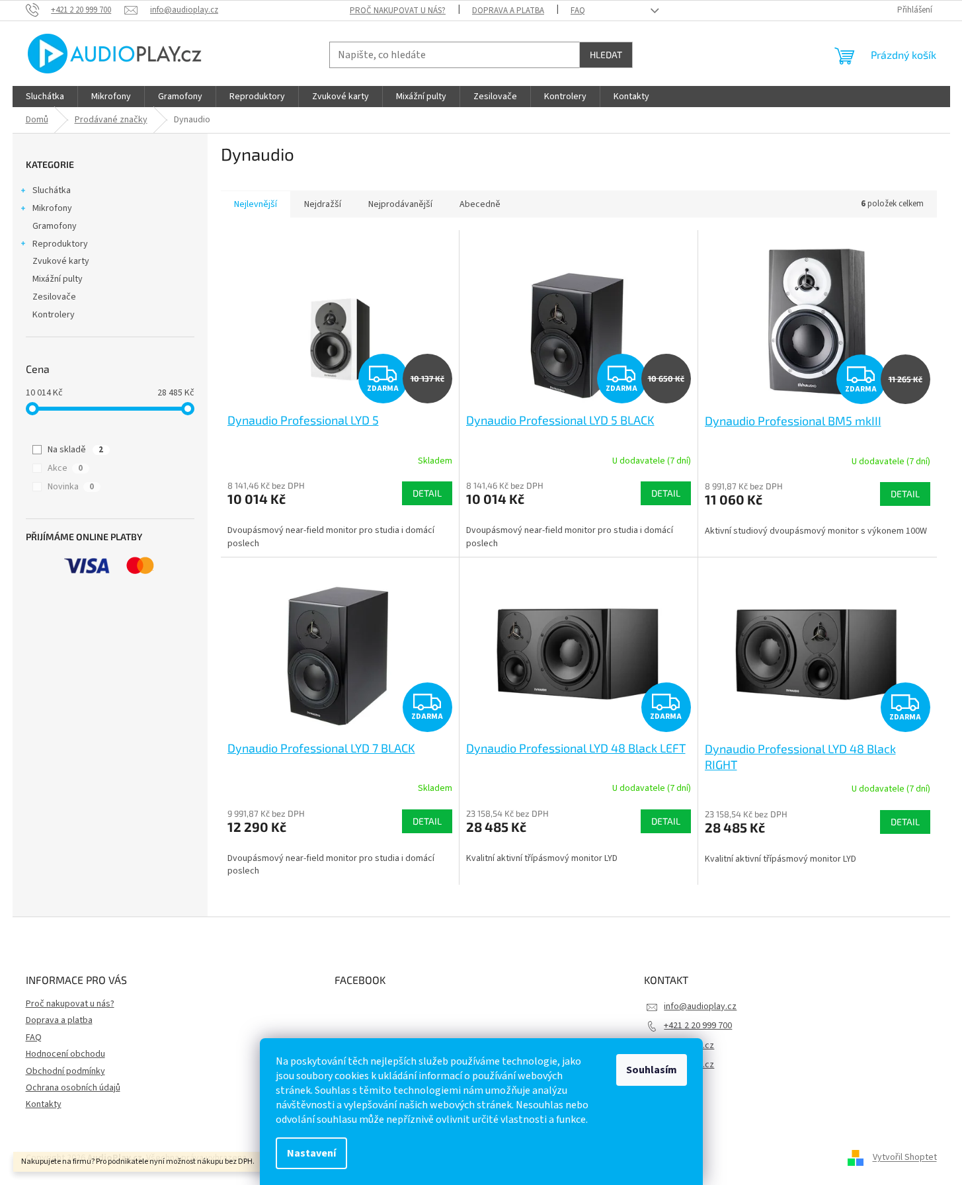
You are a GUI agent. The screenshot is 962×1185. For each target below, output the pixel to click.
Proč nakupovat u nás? (398, 11)
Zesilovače (54, 297)
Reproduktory (60, 244)
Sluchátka (51, 190)
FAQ (578, 11)
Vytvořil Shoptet (905, 1158)
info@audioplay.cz (700, 1006)
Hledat (606, 54)
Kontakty (43, 1104)
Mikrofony (52, 208)
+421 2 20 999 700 (698, 1025)
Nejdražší (322, 204)
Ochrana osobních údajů (73, 1087)
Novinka (71, 486)
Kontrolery (53, 314)
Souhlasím (651, 1070)
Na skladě (75, 449)
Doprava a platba (508, 11)
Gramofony (54, 226)
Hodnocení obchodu (65, 1054)
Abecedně (480, 204)
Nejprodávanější (400, 204)
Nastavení (311, 1153)
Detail (427, 493)
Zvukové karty (60, 261)
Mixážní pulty (57, 279)
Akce (65, 468)
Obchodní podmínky (65, 1071)
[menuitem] (45, 96)
